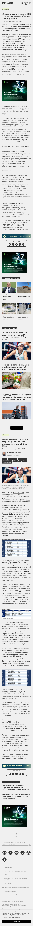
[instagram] (4, 853)
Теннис (24, 460)
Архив (6, 875)
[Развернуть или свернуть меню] (30, 3)
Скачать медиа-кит (10, 891)
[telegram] (10, 853)
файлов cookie (16, 917)
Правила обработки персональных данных (15, 879)
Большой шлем (22, 458)
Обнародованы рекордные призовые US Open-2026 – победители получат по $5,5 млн (15, 787)
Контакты (7, 883)
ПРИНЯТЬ (16, 921)
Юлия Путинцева (7, 462)
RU (26, 3)
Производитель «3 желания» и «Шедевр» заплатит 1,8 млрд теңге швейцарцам (16, 367)
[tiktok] (22, 853)
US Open (5, 458)
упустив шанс (18, 492)
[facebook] (4, 859)
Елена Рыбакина (7, 460)
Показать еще (16, 428)
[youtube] (16, 853)
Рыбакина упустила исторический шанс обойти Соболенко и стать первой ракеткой (16, 796)
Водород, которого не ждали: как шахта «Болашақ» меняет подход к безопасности (16, 397)
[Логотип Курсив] (7, 3)
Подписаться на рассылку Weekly (14, 842)
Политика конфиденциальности (15, 871)
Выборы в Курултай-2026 (12, 895)
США (20, 460)
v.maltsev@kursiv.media (13, 455)
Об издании (8, 867)
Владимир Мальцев (14, 452)
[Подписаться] (30, 845)
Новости (5, 9)
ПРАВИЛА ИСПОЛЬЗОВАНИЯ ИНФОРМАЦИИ (16, 887)
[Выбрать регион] (22, 3)
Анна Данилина (12, 458)
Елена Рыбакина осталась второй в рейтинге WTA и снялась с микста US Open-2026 (15, 336)
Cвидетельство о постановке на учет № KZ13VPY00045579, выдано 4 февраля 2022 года (15, 909)
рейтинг (15, 460)
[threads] (28, 853)
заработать (6, 606)
